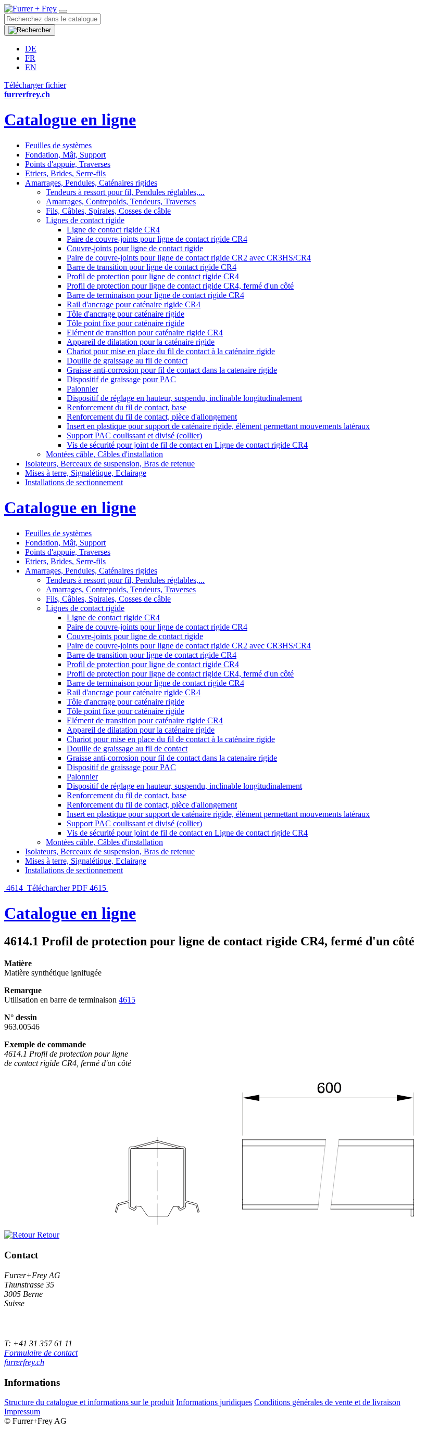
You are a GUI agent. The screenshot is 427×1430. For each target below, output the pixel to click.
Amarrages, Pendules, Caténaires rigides (91, 182)
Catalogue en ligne (70, 119)
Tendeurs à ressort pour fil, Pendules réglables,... (125, 192)
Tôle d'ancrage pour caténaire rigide (125, 313)
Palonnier (82, 388)
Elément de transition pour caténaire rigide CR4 (145, 332)
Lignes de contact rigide (85, 220)
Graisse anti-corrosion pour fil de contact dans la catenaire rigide (172, 370)
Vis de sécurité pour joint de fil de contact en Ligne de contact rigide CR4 (187, 444)
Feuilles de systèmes (58, 145)
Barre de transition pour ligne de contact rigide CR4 (151, 267)
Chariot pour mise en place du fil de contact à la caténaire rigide (171, 351)
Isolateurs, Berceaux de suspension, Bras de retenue (110, 463)
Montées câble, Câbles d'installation (104, 454)
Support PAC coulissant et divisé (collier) (134, 435)
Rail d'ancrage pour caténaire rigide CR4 (133, 304)
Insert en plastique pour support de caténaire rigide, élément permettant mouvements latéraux (218, 426)
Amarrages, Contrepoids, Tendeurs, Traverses (121, 201)
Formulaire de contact (41, 1352)
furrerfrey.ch (24, 1362)
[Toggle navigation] (63, 11)
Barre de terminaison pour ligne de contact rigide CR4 (155, 295)
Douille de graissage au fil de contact (127, 360)
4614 (14, 887)
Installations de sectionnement (74, 482)
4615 (99, 887)
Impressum (22, 1411)
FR (30, 58)
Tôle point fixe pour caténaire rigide (125, 323)
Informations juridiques (214, 1402)
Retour (47, 1234)
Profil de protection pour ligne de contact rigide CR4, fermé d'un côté (180, 285)
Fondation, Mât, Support (65, 154)
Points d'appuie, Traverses (67, 164)
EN (30, 67)
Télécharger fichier (35, 85)
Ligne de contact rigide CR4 (113, 229)
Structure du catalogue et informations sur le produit (89, 1402)
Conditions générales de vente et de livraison (327, 1402)
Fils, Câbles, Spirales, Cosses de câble (108, 210)
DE (30, 48)
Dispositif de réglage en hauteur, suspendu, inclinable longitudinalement (184, 398)
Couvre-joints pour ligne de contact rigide (135, 248)
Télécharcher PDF (57, 887)
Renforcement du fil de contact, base (126, 407)
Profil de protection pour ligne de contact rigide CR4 (153, 276)
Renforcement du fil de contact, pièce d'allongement (152, 416)
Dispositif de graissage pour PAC (121, 379)
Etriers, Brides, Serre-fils (65, 173)
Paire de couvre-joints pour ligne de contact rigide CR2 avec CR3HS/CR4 (189, 257)
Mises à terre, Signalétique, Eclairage (85, 473)
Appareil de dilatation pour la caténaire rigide (141, 341)
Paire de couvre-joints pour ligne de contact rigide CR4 (157, 239)
